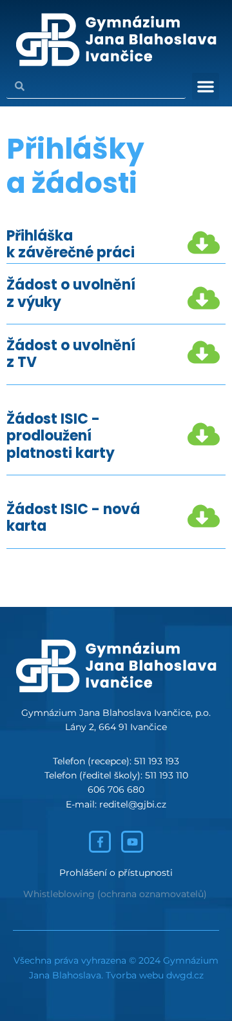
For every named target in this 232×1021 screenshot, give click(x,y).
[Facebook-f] (100, 842)
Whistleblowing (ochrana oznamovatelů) (115, 894)
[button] (205, 86)
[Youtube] (132, 842)
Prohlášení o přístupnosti (116, 872)
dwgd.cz (185, 975)
